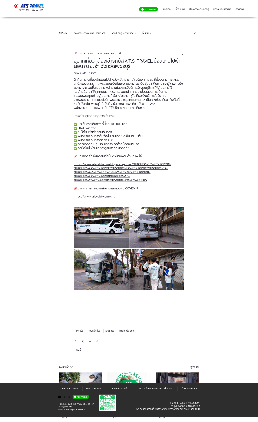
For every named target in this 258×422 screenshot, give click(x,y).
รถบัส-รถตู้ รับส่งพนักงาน (124, 33)
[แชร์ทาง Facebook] (75, 341)
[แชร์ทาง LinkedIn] (89, 341)
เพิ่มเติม (145, 33)
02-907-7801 (24, 10)
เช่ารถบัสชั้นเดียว (126, 331)
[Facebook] (64, 397)
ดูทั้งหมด (194, 367)
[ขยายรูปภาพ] (101, 227)
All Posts (63, 33)
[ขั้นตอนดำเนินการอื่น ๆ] (182, 53)
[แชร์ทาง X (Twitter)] (82, 341)
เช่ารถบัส (79, 331)
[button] (195, 33)
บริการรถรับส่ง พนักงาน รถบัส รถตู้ (89, 33)
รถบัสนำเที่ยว (94, 331)
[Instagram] (69, 397)
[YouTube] (59, 397)
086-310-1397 (89, 404)
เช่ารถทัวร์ (109, 331)
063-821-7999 (37, 10)
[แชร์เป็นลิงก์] (97, 341)
